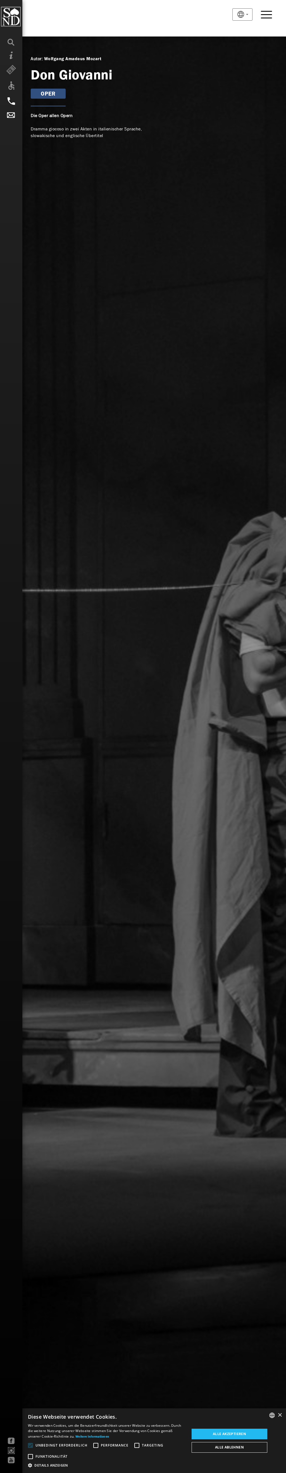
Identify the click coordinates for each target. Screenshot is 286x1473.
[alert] (143, 1440)
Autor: (37, 59)
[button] (106, 1465)
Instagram (11, 1450)
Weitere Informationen (92, 1436)
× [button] (280, 1415)
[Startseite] (22, 17)
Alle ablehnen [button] (229, 1447)
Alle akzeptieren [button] (229, 1433)
